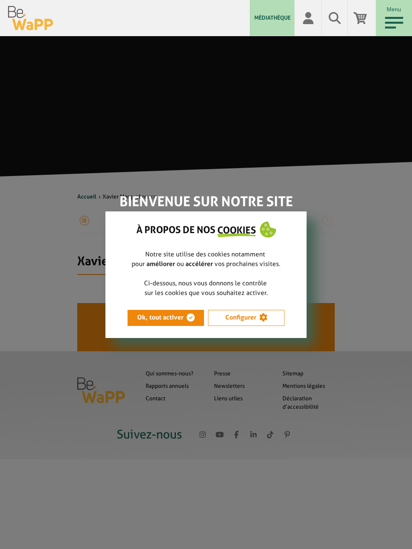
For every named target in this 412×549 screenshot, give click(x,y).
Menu (394, 9)
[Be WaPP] (129, 18)
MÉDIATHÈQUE (272, 17)
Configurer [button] (240, 317)
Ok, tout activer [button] (160, 317)
